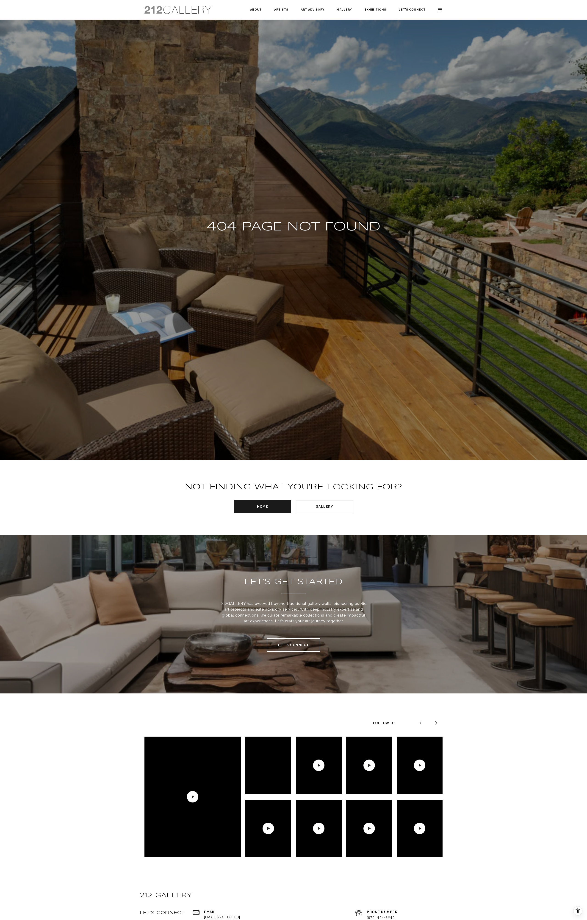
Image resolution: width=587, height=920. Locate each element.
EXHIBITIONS (375, 9)
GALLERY (344, 9)
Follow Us (384, 723)
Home (262, 506)
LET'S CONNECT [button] (293, 645)
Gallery (324, 506)
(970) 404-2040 (381, 917)
